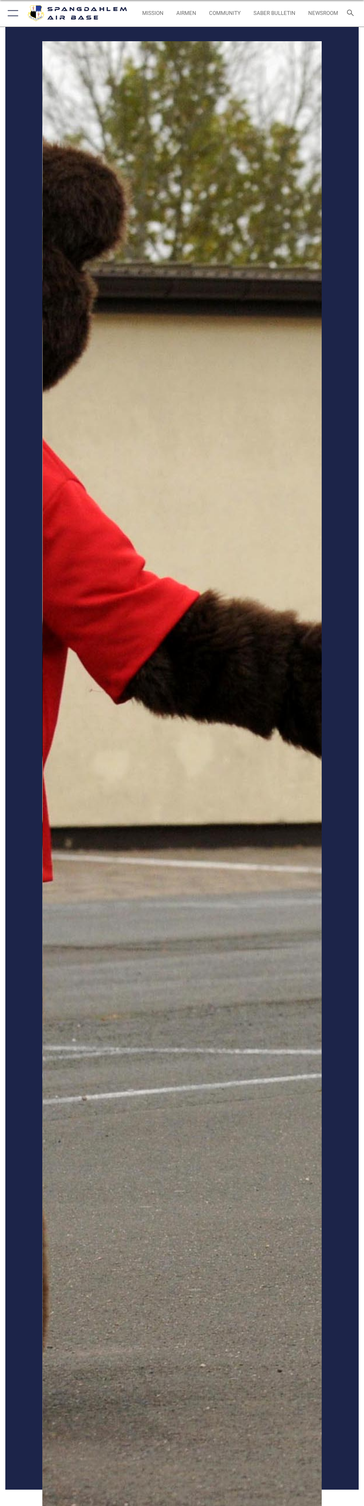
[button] (11, 13)
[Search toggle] (352, 13)
